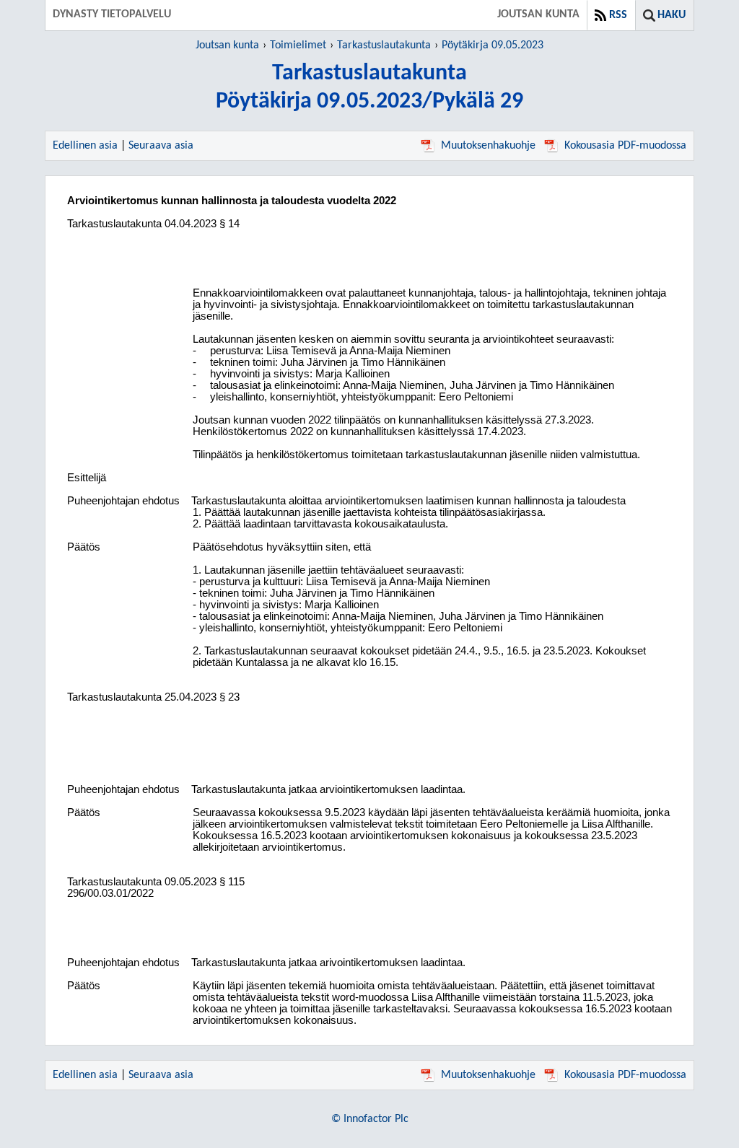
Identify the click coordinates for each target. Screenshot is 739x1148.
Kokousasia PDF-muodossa (625, 146)
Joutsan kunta (227, 45)
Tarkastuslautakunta (384, 45)
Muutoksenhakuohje (488, 146)
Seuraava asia (160, 146)
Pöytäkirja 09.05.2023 (492, 45)
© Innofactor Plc (369, 1119)
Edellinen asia (85, 146)
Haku (671, 15)
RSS (618, 15)
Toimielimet (298, 45)
